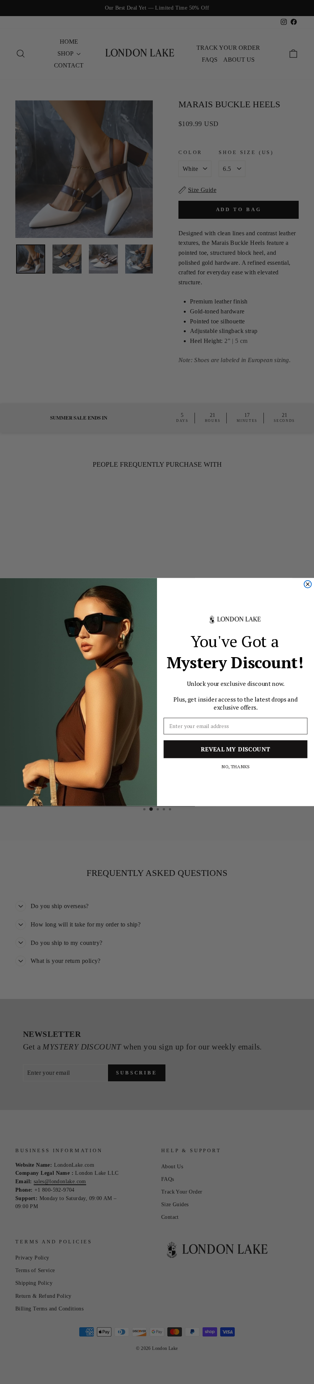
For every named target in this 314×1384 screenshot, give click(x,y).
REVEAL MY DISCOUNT (235, 749)
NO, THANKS (235, 766)
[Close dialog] (307, 584)
